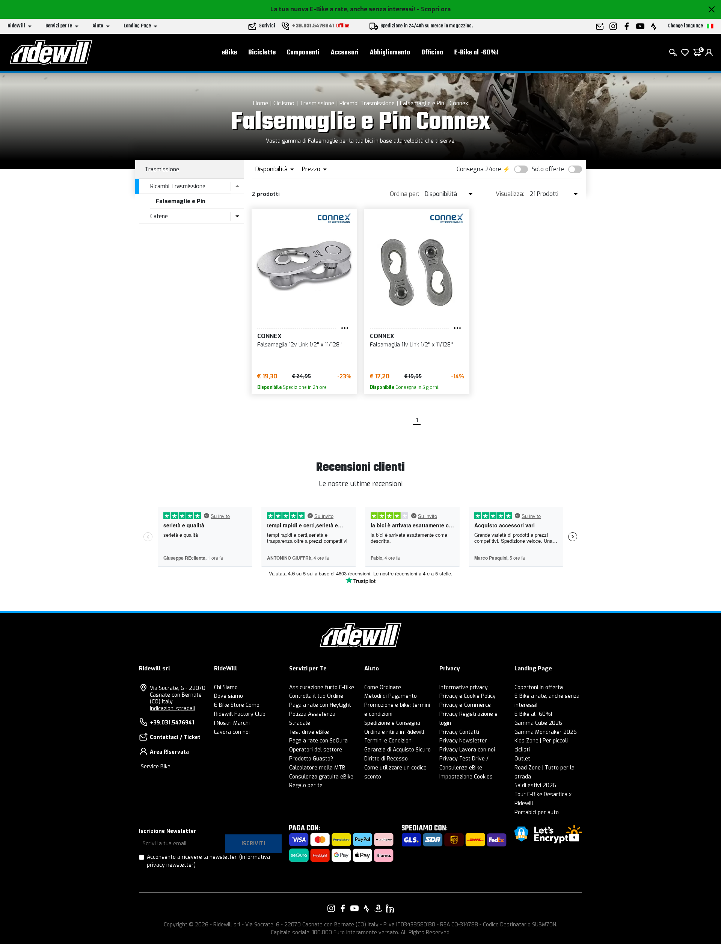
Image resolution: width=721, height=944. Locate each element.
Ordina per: (404, 194)
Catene (159, 216)
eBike (229, 52)
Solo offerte (548, 169)
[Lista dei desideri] (684, 52)
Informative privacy (463, 687)
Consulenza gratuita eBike (321, 776)
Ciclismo (283, 103)
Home (260, 103)
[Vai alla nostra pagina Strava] (366, 908)
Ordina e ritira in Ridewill (394, 732)
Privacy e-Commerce (465, 705)
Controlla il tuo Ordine (316, 696)
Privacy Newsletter (463, 740)
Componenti (303, 52)
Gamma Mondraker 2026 (545, 732)
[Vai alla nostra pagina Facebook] (342, 908)
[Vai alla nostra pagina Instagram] (331, 908)
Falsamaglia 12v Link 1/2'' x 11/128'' (299, 344)
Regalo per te (306, 785)
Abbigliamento (390, 52)
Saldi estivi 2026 (535, 785)
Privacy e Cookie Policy (467, 696)
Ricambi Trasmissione (367, 103)
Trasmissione (317, 103)
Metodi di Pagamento (390, 696)
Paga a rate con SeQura (318, 740)
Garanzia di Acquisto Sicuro (397, 749)
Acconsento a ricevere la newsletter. (208, 861)
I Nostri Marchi (232, 723)
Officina (432, 52)
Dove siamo (228, 696)
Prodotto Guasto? (311, 758)
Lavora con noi (232, 732)
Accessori (345, 52)
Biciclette (262, 52)
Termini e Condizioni (388, 740)
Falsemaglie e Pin (422, 103)
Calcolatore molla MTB (317, 767)
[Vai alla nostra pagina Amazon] (378, 908)
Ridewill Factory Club (239, 714)
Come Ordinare (382, 687)
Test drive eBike (309, 732)
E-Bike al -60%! (476, 52)
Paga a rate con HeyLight (320, 705)
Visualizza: (510, 194)
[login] (708, 52)
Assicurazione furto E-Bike (321, 687)
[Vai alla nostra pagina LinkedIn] (389, 908)
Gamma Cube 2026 (538, 723)
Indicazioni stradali (172, 708)
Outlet (522, 758)
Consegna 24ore (479, 169)
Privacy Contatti (459, 732)
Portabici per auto (536, 812)
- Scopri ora (434, 9)
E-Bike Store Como (236, 705)
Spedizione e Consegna (392, 723)
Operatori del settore (315, 749)
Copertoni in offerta (538, 687)
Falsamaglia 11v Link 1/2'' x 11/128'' (411, 344)
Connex (458, 103)
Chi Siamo (226, 687)
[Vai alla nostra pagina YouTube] (354, 908)
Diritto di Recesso (386, 758)
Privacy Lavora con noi (467, 749)
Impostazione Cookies (466, 776)
